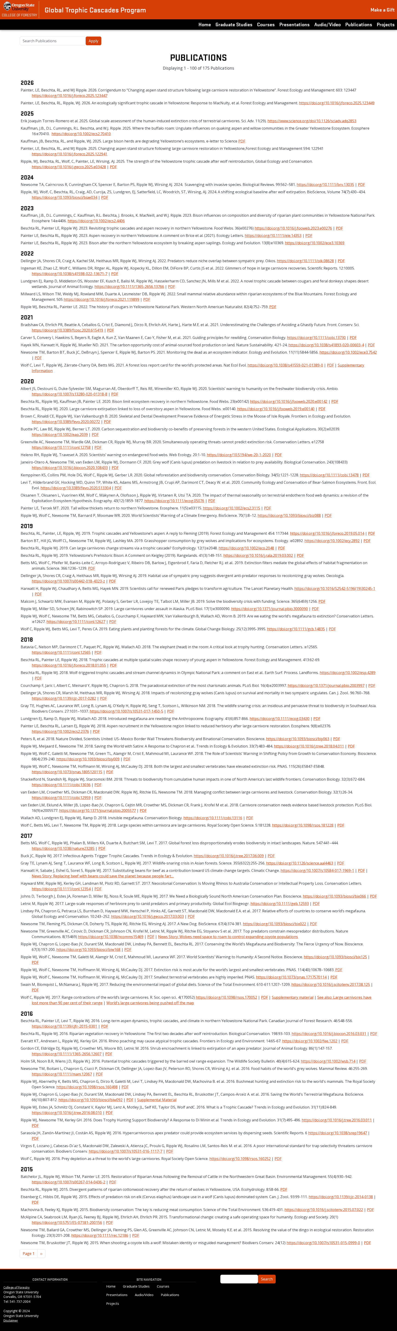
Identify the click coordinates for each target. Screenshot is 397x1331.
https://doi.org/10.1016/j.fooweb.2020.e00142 (288, 401)
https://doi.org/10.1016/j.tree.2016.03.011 (337, 1120)
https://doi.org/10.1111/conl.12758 (61, 447)
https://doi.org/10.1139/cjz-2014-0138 (341, 1196)
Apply (93, 40)
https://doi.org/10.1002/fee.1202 (309, 1041)
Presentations (294, 24)
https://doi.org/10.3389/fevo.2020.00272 (66, 421)
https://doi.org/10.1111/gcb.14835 (296, 628)
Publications (358, 24)
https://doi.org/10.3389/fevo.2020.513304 (75, 487)
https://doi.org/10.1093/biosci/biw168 (88, 949)
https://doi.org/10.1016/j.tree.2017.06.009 (229, 855)
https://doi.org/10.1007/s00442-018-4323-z (68, 581)
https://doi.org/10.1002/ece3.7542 (348, 352)
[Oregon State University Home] (19, 6)
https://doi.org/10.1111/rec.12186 (99, 1235)
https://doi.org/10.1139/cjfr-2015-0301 (64, 1026)
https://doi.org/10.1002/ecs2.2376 (60, 731)
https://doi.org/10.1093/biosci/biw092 (90, 1099)
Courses (266, 24)
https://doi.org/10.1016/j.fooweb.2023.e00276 (293, 228)
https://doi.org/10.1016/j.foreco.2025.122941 (69, 153)
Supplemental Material (156, 1099)
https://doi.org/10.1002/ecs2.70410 (81, 133)
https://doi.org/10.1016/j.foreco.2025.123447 (69, 95)
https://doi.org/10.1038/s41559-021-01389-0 (285, 365)
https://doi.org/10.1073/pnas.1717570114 (291, 977)
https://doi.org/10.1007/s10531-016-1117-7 (125, 1151)
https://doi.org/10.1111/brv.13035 (325, 184)
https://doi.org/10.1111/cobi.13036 (61, 784)
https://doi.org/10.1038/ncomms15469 (110, 936)
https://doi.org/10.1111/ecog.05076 (174, 500)
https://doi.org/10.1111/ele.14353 (273, 235)
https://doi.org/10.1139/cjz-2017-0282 (64, 698)
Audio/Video (327, 24)
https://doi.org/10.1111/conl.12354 (61, 888)
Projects (386, 24)
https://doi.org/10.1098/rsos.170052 (226, 997)
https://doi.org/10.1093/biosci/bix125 (335, 956)
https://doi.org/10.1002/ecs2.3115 (231, 508)
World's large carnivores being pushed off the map (150, 1002)
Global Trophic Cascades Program (95, 9)
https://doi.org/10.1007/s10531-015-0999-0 (323, 1242)
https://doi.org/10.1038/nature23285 (63, 848)
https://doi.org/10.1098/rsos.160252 (240, 1158)
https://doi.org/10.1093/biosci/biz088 (289, 515)
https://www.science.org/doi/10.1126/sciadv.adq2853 (311, 120)
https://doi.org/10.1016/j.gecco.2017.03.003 (147, 916)
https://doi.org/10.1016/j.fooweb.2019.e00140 (276, 408)
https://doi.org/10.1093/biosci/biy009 (87, 759)
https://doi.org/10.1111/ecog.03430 (279, 718)
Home (204, 24)
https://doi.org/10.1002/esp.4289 (347, 672)
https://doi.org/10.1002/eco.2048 (246, 548)
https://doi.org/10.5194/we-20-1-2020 (239, 454)
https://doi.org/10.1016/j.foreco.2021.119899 (101, 299)
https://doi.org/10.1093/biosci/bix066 (334, 896)
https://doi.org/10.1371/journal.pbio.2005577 (97, 810)
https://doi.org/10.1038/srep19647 (337, 1132)
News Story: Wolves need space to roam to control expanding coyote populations (228, 936)
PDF (241, 141)
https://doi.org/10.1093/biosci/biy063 (297, 738)
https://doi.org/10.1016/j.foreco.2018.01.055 (69, 665)
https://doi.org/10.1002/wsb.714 (328, 1061)
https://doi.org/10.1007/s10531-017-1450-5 (126, 711)
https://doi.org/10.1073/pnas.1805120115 (67, 771)
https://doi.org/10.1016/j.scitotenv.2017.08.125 (330, 984)
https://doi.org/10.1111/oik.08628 (305, 260)
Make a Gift (383, 9)
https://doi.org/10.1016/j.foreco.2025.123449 (336, 102)
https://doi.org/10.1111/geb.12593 (279, 903)
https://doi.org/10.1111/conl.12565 (61, 652)
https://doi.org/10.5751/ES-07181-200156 (67, 1222)
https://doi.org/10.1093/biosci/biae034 (64, 197)
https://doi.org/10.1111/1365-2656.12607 (66, 1053)
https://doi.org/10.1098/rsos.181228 (302, 825)
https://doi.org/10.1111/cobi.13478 (329, 475)
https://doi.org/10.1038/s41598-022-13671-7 (69, 273)
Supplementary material (292, 997)
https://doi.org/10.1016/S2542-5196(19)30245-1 (334, 588)
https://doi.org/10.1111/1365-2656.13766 (129, 286)
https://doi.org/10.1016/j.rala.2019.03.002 (258, 555)
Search (267, 1279)
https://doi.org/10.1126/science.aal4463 (299, 863)
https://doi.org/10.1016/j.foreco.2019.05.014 (327, 533)
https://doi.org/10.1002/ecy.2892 (332, 540)
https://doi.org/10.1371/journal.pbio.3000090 (269, 608)
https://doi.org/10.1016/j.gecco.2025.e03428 (69, 166)
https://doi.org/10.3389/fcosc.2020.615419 (67, 330)
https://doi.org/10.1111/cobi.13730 (316, 337)
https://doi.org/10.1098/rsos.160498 (87, 1086)
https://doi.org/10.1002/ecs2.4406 (96, 220)
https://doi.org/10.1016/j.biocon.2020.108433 (70, 467)
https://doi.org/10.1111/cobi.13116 (212, 817)
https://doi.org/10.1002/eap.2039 (60, 434)
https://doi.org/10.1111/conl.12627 (75, 621)
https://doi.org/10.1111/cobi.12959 (61, 797)
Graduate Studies (234, 24)
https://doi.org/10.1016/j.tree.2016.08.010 (67, 1112)
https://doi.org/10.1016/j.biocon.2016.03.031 (329, 1033)
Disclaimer (10, 1320)
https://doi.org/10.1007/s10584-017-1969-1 (317, 870)
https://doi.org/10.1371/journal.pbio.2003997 (326, 685)
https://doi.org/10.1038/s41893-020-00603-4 (326, 344)
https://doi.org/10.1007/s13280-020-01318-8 (69, 394)
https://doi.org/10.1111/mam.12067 (62, 1074)
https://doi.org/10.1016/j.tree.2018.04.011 (309, 746)
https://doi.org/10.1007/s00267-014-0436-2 (68, 1182)
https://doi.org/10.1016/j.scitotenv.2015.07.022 (323, 1209)
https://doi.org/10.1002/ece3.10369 (314, 242)
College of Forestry (19, 14)
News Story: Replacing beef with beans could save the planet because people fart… (103, 876)
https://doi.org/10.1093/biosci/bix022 (274, 923)
